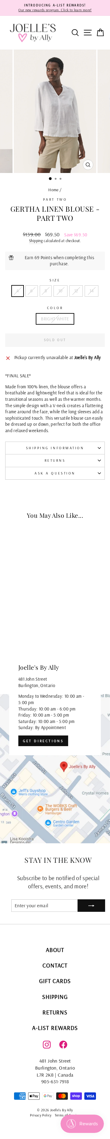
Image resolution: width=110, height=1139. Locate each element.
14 (92, 291)
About (55, 950)
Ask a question (55, 473)
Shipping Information (55, 448)
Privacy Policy (40, 1115)
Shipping (36, 240)
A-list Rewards (55, 1027)
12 (76, 291)
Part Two (55, 199)
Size (55, 280)
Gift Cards (55, 981)
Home (53, 189)
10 (60, 291)
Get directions (43, 741)
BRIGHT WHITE (55, 319)
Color (55, 307)
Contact (55, 965)
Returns (55, 460)
